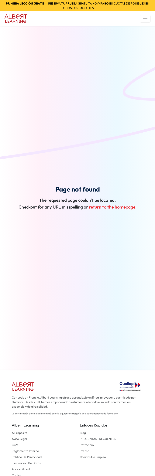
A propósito (19, 433)
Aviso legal (19, 439)
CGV (15, 445)
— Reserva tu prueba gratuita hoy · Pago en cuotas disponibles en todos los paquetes (77, 6)
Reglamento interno (25, 451)
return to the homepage (112, 207)
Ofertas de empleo (93, 457)
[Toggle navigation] (145, 18)
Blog (83, 433)
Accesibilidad (21, 469)
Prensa (84, 451)
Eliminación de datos (26, 463)
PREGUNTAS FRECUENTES (98, 439)
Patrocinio (87, 445)
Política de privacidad (27, 457)
